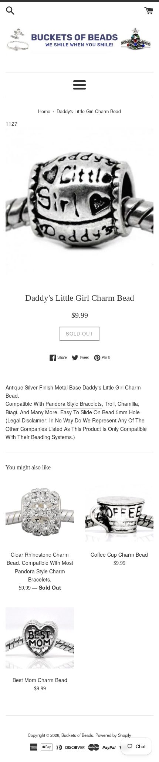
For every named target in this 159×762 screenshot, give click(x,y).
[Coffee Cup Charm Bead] (119, 512)
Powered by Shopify (113, 735)
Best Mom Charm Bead (40, 680)
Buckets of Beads (77, 735)
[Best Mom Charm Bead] (40, 638)
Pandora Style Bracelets (73, 403)
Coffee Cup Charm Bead (119, 554)
